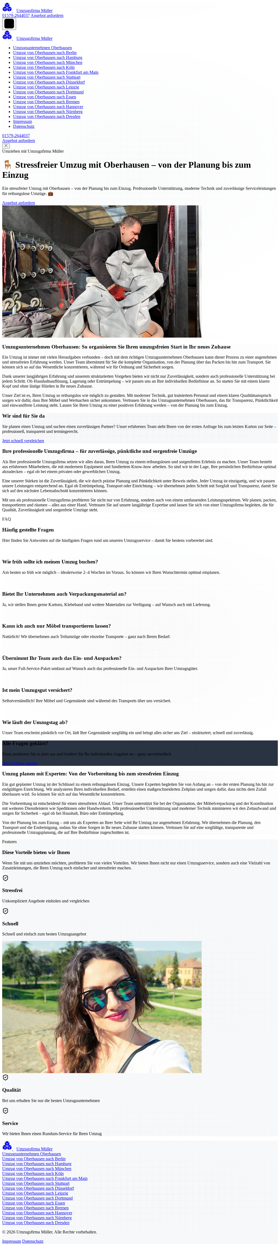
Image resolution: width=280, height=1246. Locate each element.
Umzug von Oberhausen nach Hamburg (47, 57)
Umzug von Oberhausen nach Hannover (48, 106)
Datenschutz (23, 126)
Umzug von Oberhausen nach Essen (44, 97)
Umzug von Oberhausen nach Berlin (45, 52)
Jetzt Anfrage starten (19, 763)
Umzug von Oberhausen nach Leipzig (46, 87)
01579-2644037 (16, 15)
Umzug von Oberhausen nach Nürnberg (48, 111)
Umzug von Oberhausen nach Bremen (46, 101)
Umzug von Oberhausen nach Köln (44, 67)
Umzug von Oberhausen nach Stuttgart (46, 77)
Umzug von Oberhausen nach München (47, 62)
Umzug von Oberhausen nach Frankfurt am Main (55, 72)
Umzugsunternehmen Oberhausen (42, 47)
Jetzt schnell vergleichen (23, 440)
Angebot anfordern (47, 15)
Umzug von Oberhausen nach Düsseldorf (49, 82)
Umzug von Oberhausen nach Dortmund (48, 92)
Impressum (22, 121)
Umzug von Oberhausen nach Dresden (46, 116)
